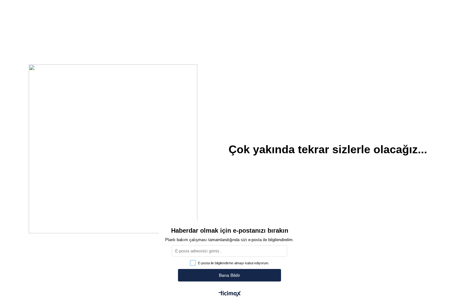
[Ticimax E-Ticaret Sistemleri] (229, 294)
